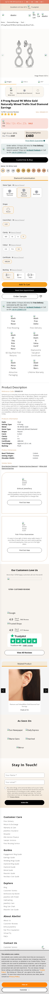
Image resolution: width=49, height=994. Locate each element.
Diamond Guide (9, 867)
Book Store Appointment (24, 290)
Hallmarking (8, 900)
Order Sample (20, 296)
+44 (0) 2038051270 (19, 152)
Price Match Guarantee (34, 141)
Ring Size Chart (9, 906)
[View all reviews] (8, 114)
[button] (24, 170)
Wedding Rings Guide (12, 861)
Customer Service (10, 947)
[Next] (46, 55)
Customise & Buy (24, 159)
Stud (22, 22)
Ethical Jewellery (10, 927)
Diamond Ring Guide (11, 864)
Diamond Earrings (13, 22)
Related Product (24, 664)
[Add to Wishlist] (41, 296)
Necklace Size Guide (11, 876)
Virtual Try (7, 933)
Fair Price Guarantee (11, 930)
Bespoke (7, 834)
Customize (23, 990)
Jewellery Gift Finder (11, 897)
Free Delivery (9, 821)
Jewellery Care (9, 903)
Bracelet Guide (9, 873)
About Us (7, 920)
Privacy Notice (14, 797)
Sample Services (10, 840)
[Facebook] (43, 947)
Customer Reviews (11, 924)
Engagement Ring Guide (13, 854)
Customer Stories (10, 890)
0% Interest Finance (11, 837)
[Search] (29, 15)
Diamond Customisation (24, 178)
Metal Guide (8, 870)
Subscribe (24, 802)
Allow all (24, 985)
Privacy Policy (14, 976)
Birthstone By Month (12, 894)
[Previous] (3, 55)
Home (3, 22)
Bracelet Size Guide (11, 909)
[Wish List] (34, 15)
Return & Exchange (11, 824)
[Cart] (38, 15)
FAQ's (6, 936)
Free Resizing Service (12, 843)
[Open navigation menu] (44, 15)
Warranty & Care (10, 828)
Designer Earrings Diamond (28, 466)
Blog (5, 887)
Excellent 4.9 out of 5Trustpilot (24, 7)
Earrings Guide (9, 857)
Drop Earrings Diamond (10, 466)
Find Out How (24, 502)
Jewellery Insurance (11, 831)
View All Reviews (24, 652)
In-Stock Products (33, 150)
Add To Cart (24, 284)
